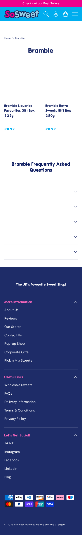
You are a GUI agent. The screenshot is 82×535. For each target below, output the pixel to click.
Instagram (12, 452)
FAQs (8, 393)
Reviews (10, 318)
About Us (11, 310)
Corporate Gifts (16, 352)
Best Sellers (51, 3)
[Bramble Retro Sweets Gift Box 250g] (61, 84)
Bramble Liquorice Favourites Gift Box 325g (19, 111)
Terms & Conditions (19, 410)
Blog (7, 477)
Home (7, 38)
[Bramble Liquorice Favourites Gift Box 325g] (20, 84)
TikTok (9, 443)
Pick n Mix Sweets (18, 360)
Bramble (19, 38)
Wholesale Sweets (18, 385)
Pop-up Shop (14, 343)
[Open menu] (75, 14)
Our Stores (12, 327)
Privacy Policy (15, 419)
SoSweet (19, 524)
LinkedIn (10, 468)
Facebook (11, 460)
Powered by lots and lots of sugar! (45, 524)
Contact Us (13, 335)
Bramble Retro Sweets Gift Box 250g (58, 111)
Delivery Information (20, 402)
